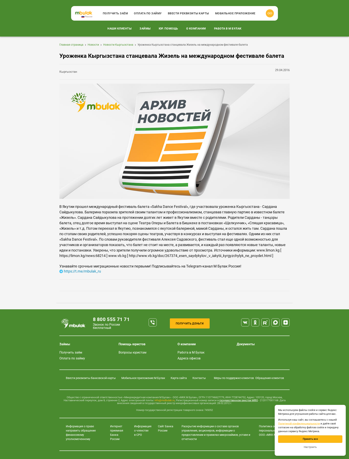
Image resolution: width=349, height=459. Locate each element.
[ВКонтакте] (245, 322)
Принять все (310, 438)
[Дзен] (286, 322)
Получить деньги (190, 323)
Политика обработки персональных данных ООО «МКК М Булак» (274, 430)
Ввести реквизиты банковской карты (91, 378)
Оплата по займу (148, 13)
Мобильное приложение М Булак (143, 378)
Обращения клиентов (269, 378)
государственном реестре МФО (238, 400)
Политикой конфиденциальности (299, 423)
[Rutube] (265, 322)
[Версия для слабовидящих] (270, 13)
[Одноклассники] (255, 322)
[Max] (275, 322)
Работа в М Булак (228, 28)
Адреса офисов (189, 358)
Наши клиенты (119, 28)
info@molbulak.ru (165, 400)
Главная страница (71, 44)
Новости (93, 44)
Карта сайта (179, 378)
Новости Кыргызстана (118, 44)
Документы (246, 344)
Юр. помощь (168, 28)
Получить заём (115, 13)
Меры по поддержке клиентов (234, 378)
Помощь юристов (132, 344)
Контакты (199, 378)
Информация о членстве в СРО (142, 430)
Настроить (310, 446)
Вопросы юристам (132, 352)
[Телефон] (153, 322)
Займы (145, 28)
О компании (196, 28)
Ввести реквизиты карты (188, 13)
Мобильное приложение (235, 13)
